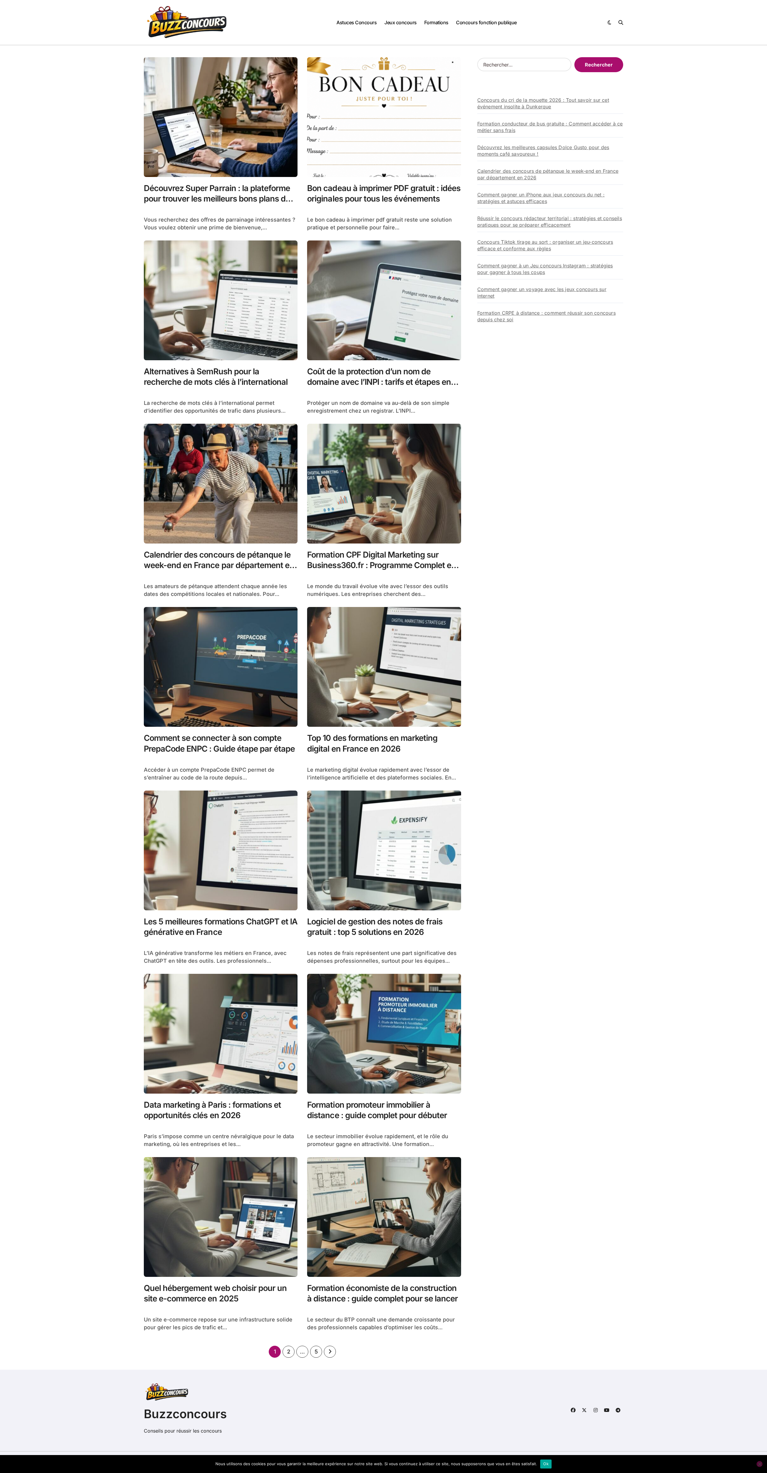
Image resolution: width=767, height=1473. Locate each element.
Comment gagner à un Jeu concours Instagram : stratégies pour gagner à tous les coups (545, 269)
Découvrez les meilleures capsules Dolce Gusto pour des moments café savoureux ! (543, 150)
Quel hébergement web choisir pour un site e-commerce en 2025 (215, 1293)
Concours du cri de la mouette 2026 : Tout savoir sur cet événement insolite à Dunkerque (543, 103)
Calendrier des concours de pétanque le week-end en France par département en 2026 (219, 565)
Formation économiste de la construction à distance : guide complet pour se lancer (382, 1293)
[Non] (760, 1464)
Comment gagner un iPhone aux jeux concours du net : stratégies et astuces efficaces (541, 198)
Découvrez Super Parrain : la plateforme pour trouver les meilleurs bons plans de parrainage (217, 198)
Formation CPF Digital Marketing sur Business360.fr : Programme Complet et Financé (380, 565)
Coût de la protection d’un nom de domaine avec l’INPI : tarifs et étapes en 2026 (379, 382)
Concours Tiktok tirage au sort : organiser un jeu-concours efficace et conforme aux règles (545, 245)
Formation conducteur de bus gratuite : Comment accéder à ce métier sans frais (550, 127)
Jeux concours (400, 22)
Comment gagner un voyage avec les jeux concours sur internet (541, 292)
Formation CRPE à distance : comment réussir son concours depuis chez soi (546, 316)
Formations (436, 22)
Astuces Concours (356, 22)
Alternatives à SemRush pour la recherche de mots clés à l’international (216, 377)
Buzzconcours (185, 1414)
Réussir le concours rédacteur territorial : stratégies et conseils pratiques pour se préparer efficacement (549, 221)
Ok (546, 1463)
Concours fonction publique (486, 22)
